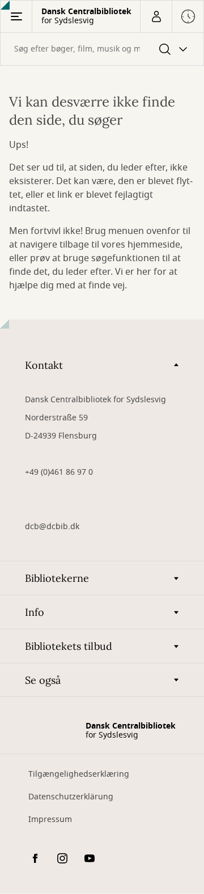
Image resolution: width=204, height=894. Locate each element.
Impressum (50, 819)
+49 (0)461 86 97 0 (59, 472)
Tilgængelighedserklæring (78, 774)
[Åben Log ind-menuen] (156, 16)
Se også (43, 680)
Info (34, 612)
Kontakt (44, 365)
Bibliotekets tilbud (68, 646)
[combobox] (102, 49)
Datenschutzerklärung (70, 797)
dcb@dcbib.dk (52, 527)
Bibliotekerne (57, 578)
